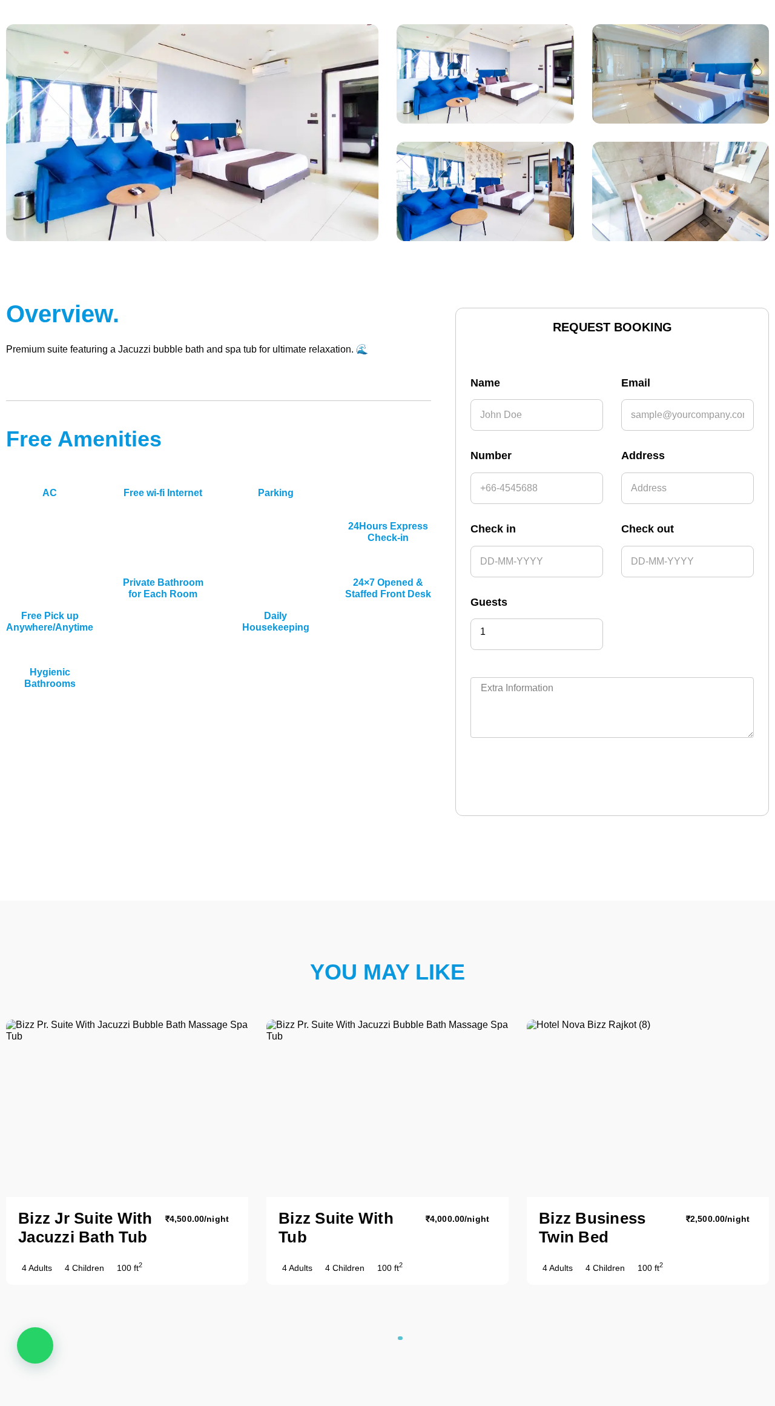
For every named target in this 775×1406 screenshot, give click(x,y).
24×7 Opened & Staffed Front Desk (388, 588)
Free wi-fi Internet (163, 493)
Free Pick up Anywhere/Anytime (49, 621)
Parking (276, 493)
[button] (382, 1338)
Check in (493, 529)
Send (533, 776)
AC (49, 493)
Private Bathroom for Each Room (163, 588)
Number (491, 455)
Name (485, 383)
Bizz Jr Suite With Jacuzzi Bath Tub (85, 1227)
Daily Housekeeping (275, 621)
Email (635, 383)
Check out (647, 529)
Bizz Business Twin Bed (592, 1227)
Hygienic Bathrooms (50, 677)
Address (643, 455)
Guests (488, 602)
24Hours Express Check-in (388, 531)
